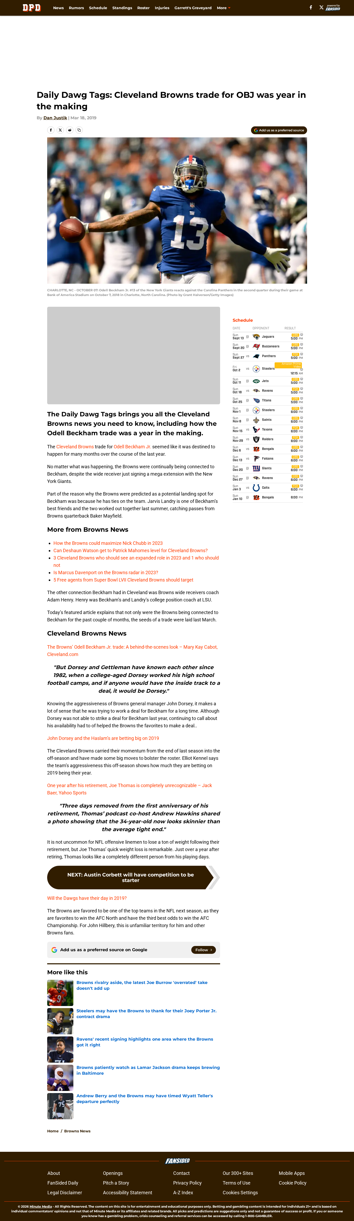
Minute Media (41, 1206)
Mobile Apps (292, 1173)
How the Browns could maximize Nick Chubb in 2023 (108, 543)
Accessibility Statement (127, 1192)
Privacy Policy (187, 1183)
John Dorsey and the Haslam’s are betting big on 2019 (103, 738)
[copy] (79, 130)
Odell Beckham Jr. (132, 446)
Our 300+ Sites (238, 1173)
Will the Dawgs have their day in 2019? (87, 898)
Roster (143, 8)
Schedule (98, 8)
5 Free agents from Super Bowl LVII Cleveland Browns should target (123, 580)
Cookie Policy (293, 1183)
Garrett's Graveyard (193, 8)
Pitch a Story (116, 1183)
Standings (122, 8)
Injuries (162, 8)
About (53, 1173)
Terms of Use (236, 1183)
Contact (181, 1173)
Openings (113, 1173)
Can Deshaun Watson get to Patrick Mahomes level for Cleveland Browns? (130, 550)
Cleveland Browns (75, 446)
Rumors (76, 8)
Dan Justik (55, 117)
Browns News (77, 1131)
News (58, 8)
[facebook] (311, 7)
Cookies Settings (240, 1192)
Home (53, 1131)
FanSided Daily (62, 1183)
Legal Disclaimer (64, 1192)
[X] (321, 7)
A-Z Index (183, 1192)
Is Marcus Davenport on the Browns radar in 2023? (105, 572)
